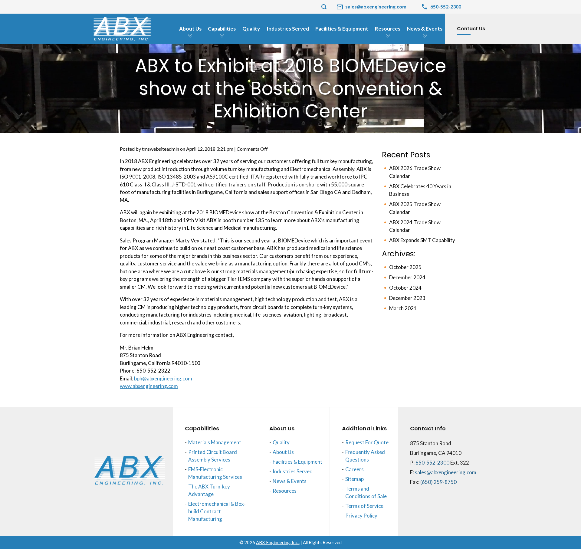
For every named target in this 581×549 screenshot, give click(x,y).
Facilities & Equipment (297, 462)
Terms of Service (364, 506)
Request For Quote (367, 442)
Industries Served (293, 471)
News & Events (290, 481)
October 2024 (405, 287)
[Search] (324, 6)
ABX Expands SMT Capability (422, 240)
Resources (285, 491)
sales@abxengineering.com (445, 472)
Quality (281, 442)
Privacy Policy (361, 515)
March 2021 (403, 308)
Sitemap (354, 479)
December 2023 (407, 298)
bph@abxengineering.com (163, 378)
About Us (283, 452)
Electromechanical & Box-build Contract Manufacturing (217, 511)
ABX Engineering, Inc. (277, 542)
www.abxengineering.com (149, 386)
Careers (354, 469)
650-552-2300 (432, 462)
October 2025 (405, 267)
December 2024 (407, 277)
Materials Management (214, 442)
